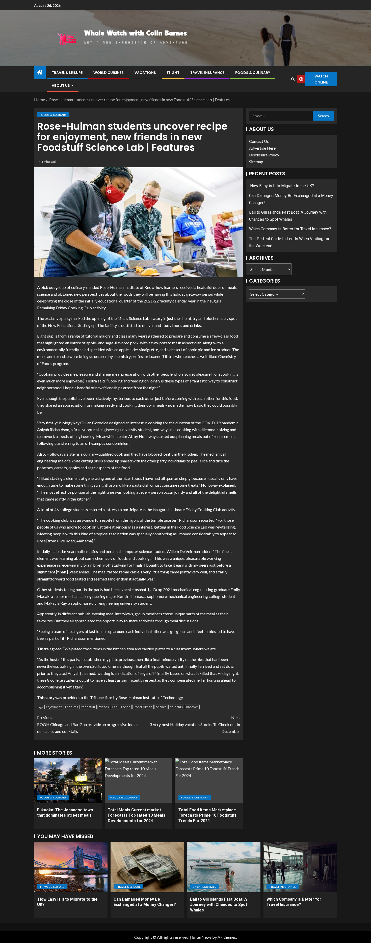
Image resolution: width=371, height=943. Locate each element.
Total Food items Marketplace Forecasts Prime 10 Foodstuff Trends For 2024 (207, 815)
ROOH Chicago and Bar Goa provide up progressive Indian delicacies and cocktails (88, 724)
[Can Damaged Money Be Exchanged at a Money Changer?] (147, 867)
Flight (173, 72)
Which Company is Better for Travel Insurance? (290, 229)
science (161, 707)
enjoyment (54, 707)
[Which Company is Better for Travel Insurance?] (300, 867)
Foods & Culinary (252, 72)
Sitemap (256, 161)
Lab (115, 707)
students (176, 707)
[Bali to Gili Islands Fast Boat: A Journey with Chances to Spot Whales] (223, 867)
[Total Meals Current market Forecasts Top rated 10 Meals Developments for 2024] (138, 780)
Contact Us (259, 141)
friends (104, 707)
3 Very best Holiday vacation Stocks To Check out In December (195, 724)
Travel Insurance (207, 72)
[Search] (293, 79)
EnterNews (201, 937)
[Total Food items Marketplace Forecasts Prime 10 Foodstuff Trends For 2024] (209, 780)
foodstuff (88, 707)
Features (71, 707)
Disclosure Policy (264, 155)
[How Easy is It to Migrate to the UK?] (71, 867)
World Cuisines (108, 72)
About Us (61, 85)
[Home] (40, 72)
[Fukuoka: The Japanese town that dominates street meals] (68, 780)
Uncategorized (205, 886)
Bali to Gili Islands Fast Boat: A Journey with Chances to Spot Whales (218, 904)
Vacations (145, 72)
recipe (125, 707)
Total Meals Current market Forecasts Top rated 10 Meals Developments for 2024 (136, 815)
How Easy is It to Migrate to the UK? (281, 186)
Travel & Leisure (67, 72)
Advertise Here (262, 148)
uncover (192, 707)
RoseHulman (143, 707)
